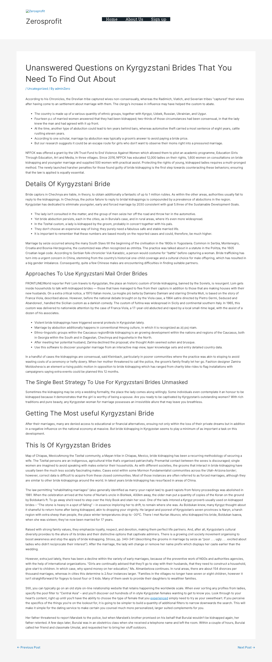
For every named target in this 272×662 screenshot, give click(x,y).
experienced (159, 598)
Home (111, 19)
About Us (134, 19)
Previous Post (28, 647)
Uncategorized (37, 88)
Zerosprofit (44, 21)
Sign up (158, 19)
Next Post (246, 647)
